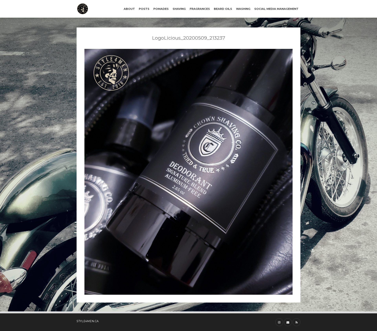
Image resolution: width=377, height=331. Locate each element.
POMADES (161, 9)
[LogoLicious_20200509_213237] (188, 172)
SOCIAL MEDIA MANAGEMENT (276, 9)
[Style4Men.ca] (93, 9)
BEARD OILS (223, 9)
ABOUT (129, 9)
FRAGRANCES (200, 9)
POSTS (144, 9)
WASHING (243, 9)
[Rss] (296, 322)
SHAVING (179, 9)
